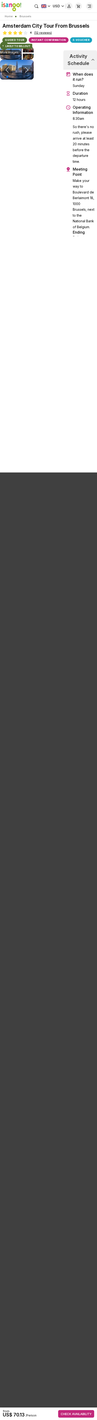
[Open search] (36, 6)
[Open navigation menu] (89, 6)
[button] (7, 77)
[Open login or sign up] (69, 6)
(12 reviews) (43, 32)
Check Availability (76, 1414)
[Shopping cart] (78, 6)
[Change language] (45, 6)
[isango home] (10, 6)
